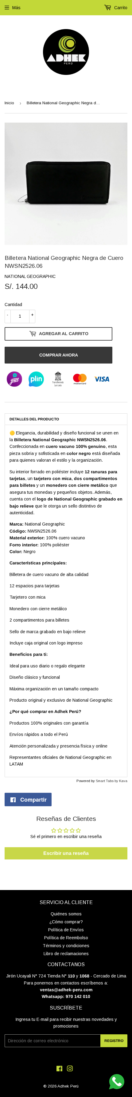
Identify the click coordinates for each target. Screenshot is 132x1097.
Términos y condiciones (66, 945)
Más (16, 7)
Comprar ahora (58, 355)
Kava (123, 781)
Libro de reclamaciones (66, 953)
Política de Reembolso (66, 937)
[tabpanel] (66, 601)
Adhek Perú (68, 1086)
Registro (113, 1041)
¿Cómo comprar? (66, 921)
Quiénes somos (66, 913)
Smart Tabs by (107, 781)
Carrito (120, 7)
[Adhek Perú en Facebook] (59, 1069)
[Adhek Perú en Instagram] (70, 1069)
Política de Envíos (66, 929)
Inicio (9, 103)
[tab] (66, 419)
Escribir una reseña (66, 853)
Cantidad (13, 304)
